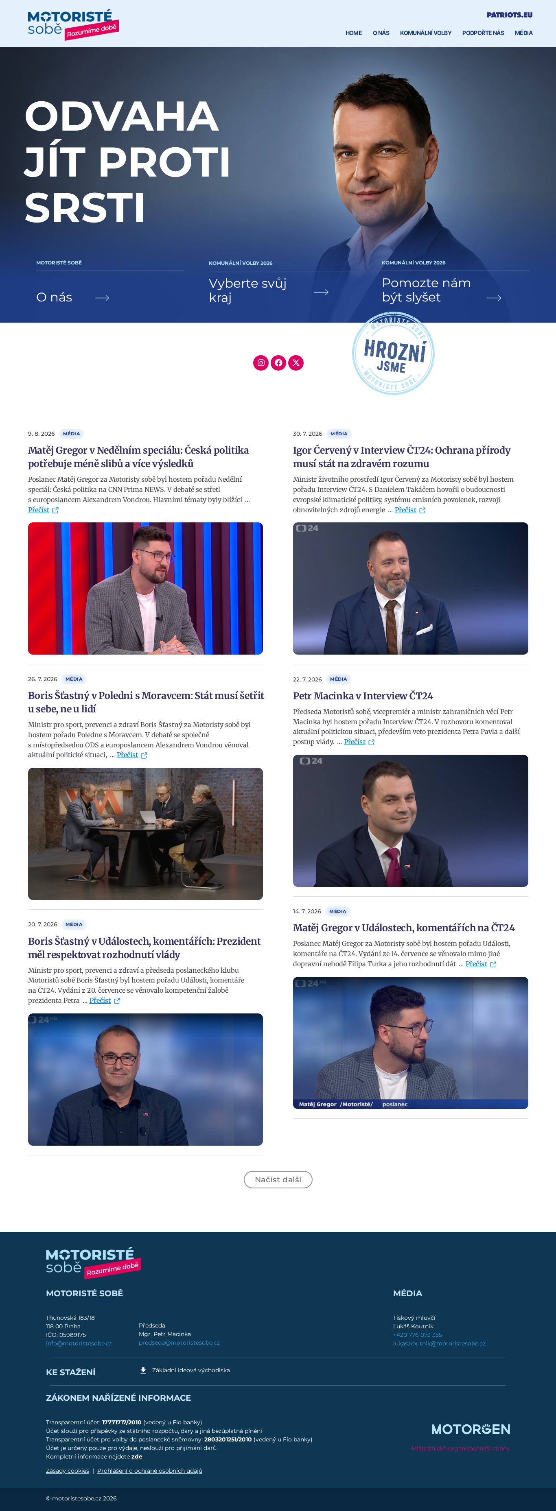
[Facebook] (278, 363)
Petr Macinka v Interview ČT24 (363, 696)
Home (354, 32)
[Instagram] (261, 363)
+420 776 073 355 (417, 1335)
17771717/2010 (122, 1422)
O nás (381, 32)
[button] (278, 1179)
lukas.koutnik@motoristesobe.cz (439, 1343)
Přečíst (39, 510)
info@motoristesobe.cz (79, 1343)
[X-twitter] (296, 363)
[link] (110, 284)
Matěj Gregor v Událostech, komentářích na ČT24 (404, 928)
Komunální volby (425, 32)
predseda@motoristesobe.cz (179, 1342)
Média (523, 32)
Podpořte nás (483, 32)
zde (136, 1456)
